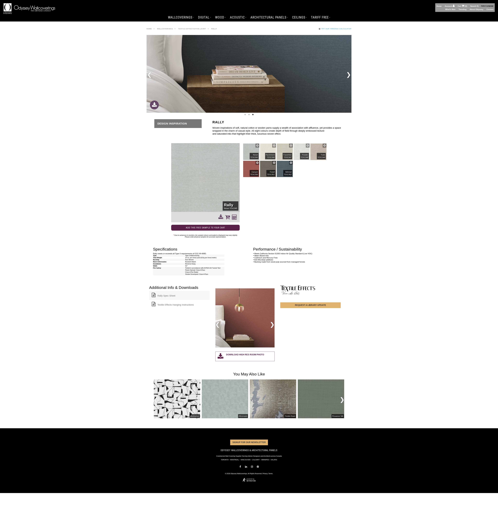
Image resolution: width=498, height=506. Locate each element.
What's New (450, 9)
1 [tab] (245, 114)
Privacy (265, 474)
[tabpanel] (249, 74)
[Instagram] (252, 466)
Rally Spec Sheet (166, 295)
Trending (462, 9)
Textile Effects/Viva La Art (192, 29)
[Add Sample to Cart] (257, 146)
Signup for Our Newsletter (249, 442)
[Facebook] (240, 466)
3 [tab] (253, 114)
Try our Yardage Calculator (336, 29)
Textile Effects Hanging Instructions (175, 305)
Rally (214, 29)
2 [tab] (249, 114)
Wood (219, 17)
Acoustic (237, 17)
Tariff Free (320, 17)
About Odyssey (476, 9)
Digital (203, 17)
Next (348, 74)
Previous (149, 75)
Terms (270, 474)
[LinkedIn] (246, 466)
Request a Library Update (310, 305)
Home (439, 6)
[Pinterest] (257, 466)
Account (449, 6)
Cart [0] (462, 6)
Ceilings (298, 17)
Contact (489, 9)
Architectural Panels (268, 17)
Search (473, 6)
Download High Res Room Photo (245, 355)
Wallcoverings (180, 17)
